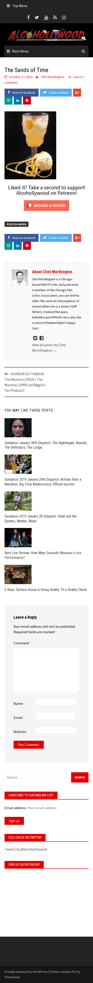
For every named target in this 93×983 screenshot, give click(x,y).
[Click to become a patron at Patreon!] (46, 205)
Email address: (16, 807)
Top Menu (19, 5)
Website (20, 731)
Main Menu (20, 51)
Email (19, 717)
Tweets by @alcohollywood (26, 849)
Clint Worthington (52, 77)
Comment (23, 643)
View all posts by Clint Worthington (49, 348)
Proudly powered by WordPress (26, 972)
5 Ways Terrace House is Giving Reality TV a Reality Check (46, 590)
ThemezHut (12, 977)
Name (19, 703)
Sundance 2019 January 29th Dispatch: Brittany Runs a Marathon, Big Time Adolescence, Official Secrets (43, 481)
